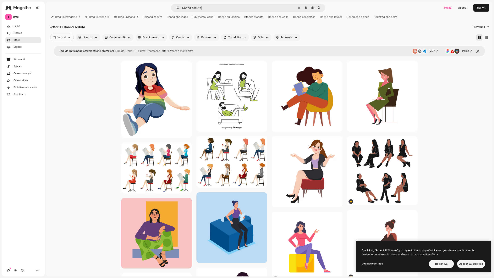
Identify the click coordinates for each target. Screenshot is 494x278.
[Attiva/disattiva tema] (22, 270)
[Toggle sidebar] (38, 8)
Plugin (465, 51)
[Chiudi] (477, 51)
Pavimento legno (203, 17)
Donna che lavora (331, 17)
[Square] (486, 37)
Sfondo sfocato (253, 17)
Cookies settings (372, 263)
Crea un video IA (99, 17)
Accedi (462, 7)
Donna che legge (177, 17)
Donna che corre (278, 17)
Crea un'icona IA (128, 17)
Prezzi (448, 7)
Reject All (441, 263)
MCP (432, 51)
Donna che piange (358, 17)
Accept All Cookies (471, 263)
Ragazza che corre (385, 17)
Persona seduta (152, 17)
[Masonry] (479, 37)
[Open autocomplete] (176, 7)
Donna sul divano (229, 17)
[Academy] (15, 270)
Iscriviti (481, 7)
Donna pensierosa (304, 17)
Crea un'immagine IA (67, 17)
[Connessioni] (8, 270)
